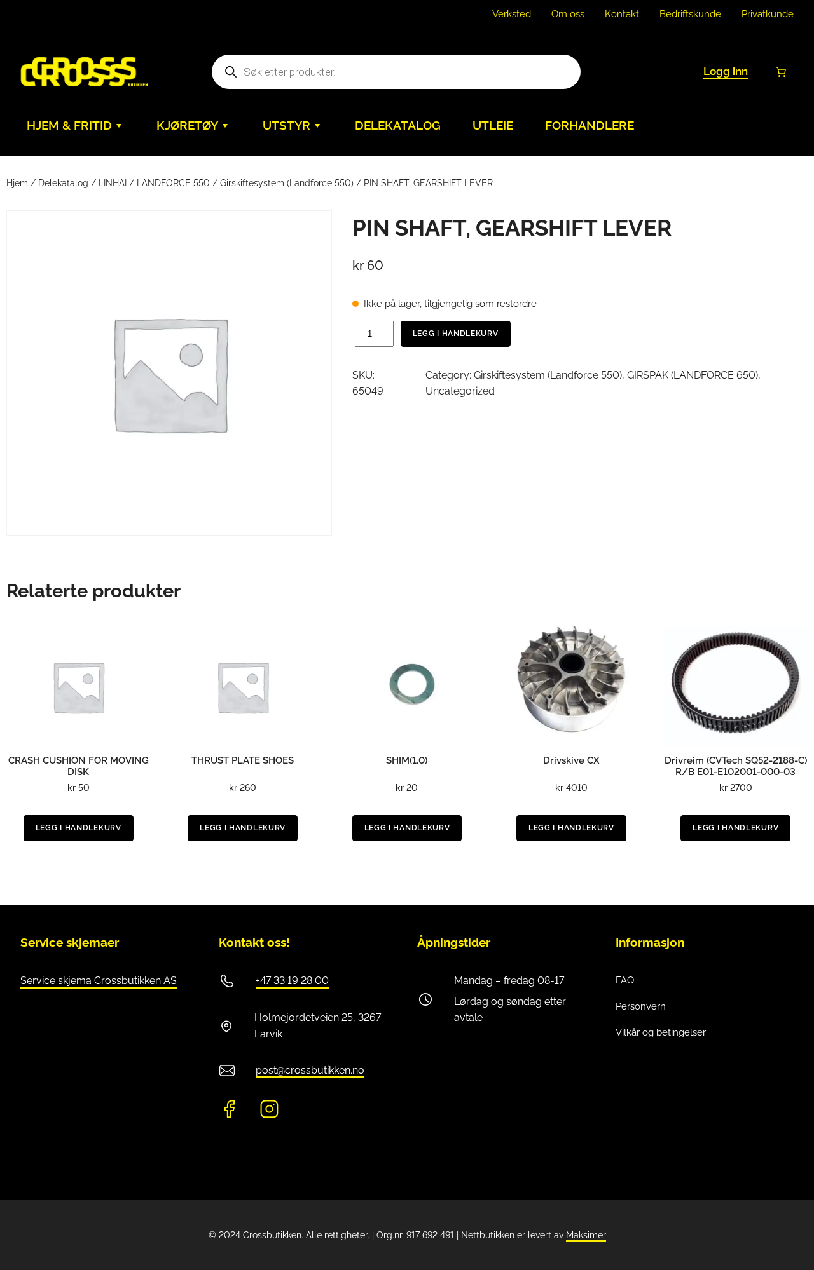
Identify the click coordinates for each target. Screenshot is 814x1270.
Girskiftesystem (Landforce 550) (287, 183)
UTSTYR (286, 125)
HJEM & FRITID (69, 125)
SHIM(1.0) (406, 760)
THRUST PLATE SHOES (242, 760)
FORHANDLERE (589, 125)
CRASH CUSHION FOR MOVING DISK (78, 766)
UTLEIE (493, 125)
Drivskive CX (571, 760)
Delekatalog (63, 183)
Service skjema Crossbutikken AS (98, 981)
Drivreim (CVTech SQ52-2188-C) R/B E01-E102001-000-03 (736, 766)
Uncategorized (460, 391)
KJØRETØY (187, 125)
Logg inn (725, 71)
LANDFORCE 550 (173, 183)
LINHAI (113, 183)
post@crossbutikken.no (310, 1070)
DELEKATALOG (398, 125)
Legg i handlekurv (456, 333)
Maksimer (586, 1235)
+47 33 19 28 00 (292, 981)
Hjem (17, 183)
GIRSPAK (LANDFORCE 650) (692, 375)
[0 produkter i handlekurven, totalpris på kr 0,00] (781, 71)
